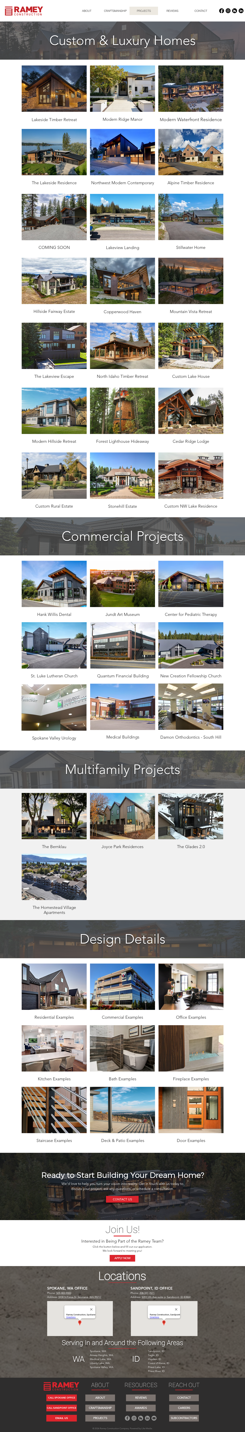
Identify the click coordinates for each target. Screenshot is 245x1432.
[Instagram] (228, 10)
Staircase (45, 1140)
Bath (113, 1078)
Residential (45, 1017)
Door (182, 1140)
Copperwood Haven (122, 311)
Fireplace (182, 1078)
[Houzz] (234, 10)
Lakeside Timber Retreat (54, 119)
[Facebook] (221, 10)
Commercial (113, 1017)
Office (182, 1017)
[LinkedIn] (241, 10)
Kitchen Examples (54, 1078)
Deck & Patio (113, 1140)
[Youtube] (154, 1418)
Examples (65, 1017)
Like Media (147, 1428)
